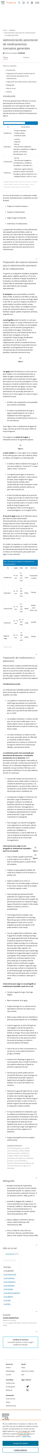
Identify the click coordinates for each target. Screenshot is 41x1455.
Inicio (5, 30)
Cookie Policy (26, 1436)
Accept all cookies (20, 1443)
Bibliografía (10, 85)
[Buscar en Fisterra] (19, 3)
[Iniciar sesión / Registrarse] (28, 3)
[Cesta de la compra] (23, 3)
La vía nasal (7, 1300)
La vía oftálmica (8, 1297)
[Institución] (32, 3)
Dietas (8, 1402)
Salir (22, 1375)
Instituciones (10, 1383)
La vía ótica (7, 1304)
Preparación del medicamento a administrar (21, 82)
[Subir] (36, 259)
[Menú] (37, 3)
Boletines (9, 1390)
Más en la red (11, 88)
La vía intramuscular (10, 1274)
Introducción (10, 70)
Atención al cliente (27, 1371)
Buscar (7, 17)
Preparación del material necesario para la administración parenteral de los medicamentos (20, 76)
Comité (8, 1375)
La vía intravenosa (9, 1278)
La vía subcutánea (9, 1286)
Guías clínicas (10, 1399)
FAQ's (23, 1367)
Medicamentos (11, 1406)
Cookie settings (23, 1434)
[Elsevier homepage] (5, 1417)
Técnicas (12, 30)
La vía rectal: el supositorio (12, 1293)
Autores (9, 92)
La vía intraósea (8, 1289)
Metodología (10, 1371)
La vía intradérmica (9, 1282)
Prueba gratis (10, 1387)
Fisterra (8, 1367)
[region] (20, 1437)
